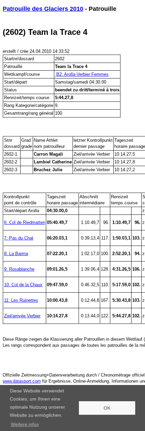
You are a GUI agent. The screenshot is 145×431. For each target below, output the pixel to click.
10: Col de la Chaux (23, 284)
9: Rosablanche (19, 269)
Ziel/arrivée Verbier (22, 315)
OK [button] (107, 408)
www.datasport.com (22, 381)
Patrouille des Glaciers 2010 (43, 8)
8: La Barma (16, 253)
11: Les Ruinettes (21, 300)
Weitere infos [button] (25, 424)
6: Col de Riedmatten (24, 222)
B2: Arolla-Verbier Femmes (82, 74)
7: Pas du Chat (18, 238)
